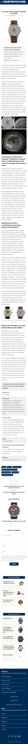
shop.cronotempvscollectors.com (11, 460)
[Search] (26, 2)
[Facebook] (9, 736)
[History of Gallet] (20, 657)
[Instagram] (12, 736)
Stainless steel (6, 472)
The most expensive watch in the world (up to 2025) (8, 593)
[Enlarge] (12, 118)
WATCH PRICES (5, 688)
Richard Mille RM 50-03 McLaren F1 (8, 637)
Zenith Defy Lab (7, 618)
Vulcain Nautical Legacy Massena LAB (14, 521)
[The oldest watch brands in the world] (20, 584)
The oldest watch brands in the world (8, 582)
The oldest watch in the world (8, 600)
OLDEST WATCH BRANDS (8, 692)
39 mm (3, 467)
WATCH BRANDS (6, 676)
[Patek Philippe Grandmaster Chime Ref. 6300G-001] (20, 630)
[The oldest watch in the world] (20, 602)
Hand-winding (16, 467)
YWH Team (12, 15)
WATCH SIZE (5, 684)
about (3, 713)
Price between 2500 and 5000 (9, 469)
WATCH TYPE (5, 680)
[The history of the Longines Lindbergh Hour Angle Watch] (20, 648)
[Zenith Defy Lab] (20, 621)
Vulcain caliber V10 (7, 475)
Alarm (9, 467)
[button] (2, 513)
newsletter (4, 717)
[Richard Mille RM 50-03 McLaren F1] (20, 639)
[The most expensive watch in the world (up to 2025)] (20, 593)
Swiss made (15, 472)
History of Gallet (8, 655)
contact (3, 729)
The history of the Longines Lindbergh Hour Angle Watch (8, 647)
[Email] (19, 736)
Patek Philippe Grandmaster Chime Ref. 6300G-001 (8, 630)
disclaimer (4, 721)
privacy (3, 725)
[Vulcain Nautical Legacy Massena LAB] (14, 510)
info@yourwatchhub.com (15, 704)
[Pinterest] (16, 736)
